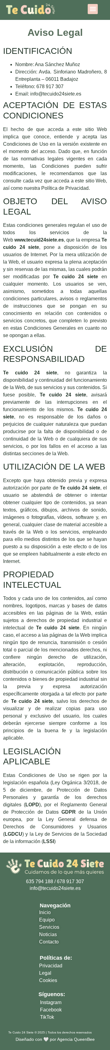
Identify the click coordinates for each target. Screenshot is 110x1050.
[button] (93, 9)
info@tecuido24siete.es (55, 93)
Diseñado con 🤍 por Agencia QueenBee (55, 1039)
